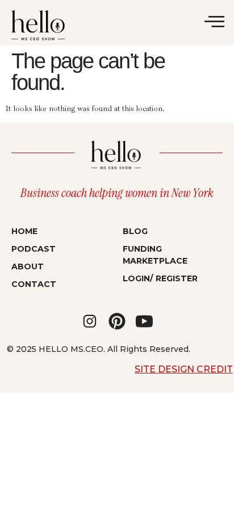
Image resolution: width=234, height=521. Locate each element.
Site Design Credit (184, 369)
